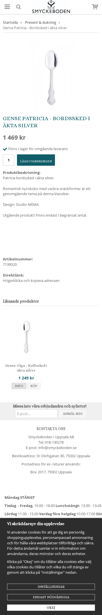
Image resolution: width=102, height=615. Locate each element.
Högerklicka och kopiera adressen (31, 280)
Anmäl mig (72, 414)
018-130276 (54, 442)
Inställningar (51, 587)
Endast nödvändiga (51, 597)
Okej (51, 608)
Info (19, 386)
